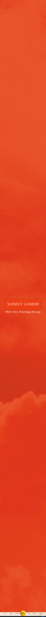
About (11, 613)
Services (34, 613)
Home (5, 613)
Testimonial (17, 613)
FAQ (29, 613)
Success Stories (40, 614)
